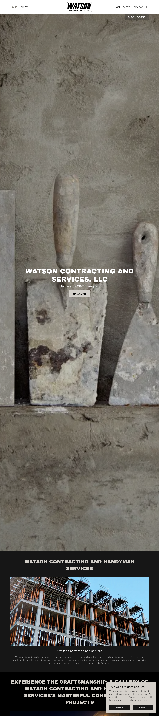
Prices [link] (24, 7)
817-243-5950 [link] (137, 17)
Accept (142, 707)
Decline (119, 707)
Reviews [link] (138, 7)
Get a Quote (79, 294)
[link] (79, 7)
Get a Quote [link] (123, 7)
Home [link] (13, 7)
